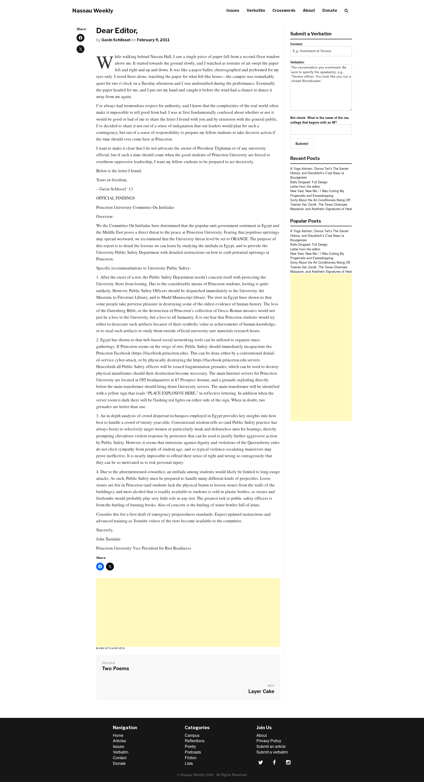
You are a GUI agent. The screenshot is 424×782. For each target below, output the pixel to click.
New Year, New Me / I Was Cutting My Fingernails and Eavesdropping (317, 193)
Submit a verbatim (272, 752)
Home (118, 735)
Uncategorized (112, 648)
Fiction (191, 757)
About (309, 10)
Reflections (194, 740)
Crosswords (283, 10)
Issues (232, 10)
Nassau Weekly (92, 10)
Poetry (190, 746)
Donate (329, 10)
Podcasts (193, 752)
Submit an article (271, 746)
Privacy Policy (268, 740)
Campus (192, 735)
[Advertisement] (188, 612)
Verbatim (256, 10)
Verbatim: (297, 62)
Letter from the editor (305, 186)
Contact (119, 757)
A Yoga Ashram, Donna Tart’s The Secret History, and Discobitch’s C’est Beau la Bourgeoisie (319, 173)
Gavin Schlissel (115, 40)
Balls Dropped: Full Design (309, 182)
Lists (189, 763)
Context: (296, 44)
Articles (119, 740)
